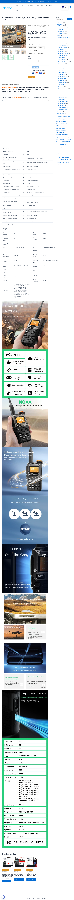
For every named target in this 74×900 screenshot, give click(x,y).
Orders (21, 5)
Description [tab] (5, 84)
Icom (57, 139)
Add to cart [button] (6, 881)
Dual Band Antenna (67, 126)
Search (57, 17)
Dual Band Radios (60, 128)
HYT (66, 137)
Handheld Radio (61, 132)
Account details (29, 5)
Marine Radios (58, 141)
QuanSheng (58, 148)
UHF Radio (58, 157)
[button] (23, 5)
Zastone (61, 164)
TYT (66, 155)
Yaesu (58, 164)
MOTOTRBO (66, 144)
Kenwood (65, 139)
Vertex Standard (65, 157)
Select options (19, 879)
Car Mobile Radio (61, 121)
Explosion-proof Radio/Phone (61, 130)
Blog (17, 10)
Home (29, 25)
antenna (64, 116)
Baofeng (59, 119)
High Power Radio (60, 137)
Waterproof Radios (60, 162)
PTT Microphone (67, 147)
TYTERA (69, 155)
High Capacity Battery (62, 134)
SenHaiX (68, 151)
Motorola (60, 144)
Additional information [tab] (14, 84)
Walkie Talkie (66, 160)
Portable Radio (39, 25)
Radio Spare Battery (61, 151)
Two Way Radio (60, 155)
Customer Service (39, 5)
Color (29, 39)
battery (64, 119)
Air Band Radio (59, 116)
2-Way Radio (33, 25)
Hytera (69, 137)
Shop (17, 5)
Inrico (61, 139)
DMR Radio (59, 126)
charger (68, 121)
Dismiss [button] (55, 1)
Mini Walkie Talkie (66, 141)
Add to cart (35, 67)
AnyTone (68, 116)
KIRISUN (69, 139)
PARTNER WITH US (50, 5)
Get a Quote (31, 77)
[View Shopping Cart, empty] (70, 8)
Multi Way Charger (59, 147)
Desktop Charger (60, 123)
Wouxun (67, 162)
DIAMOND (66, 123)
